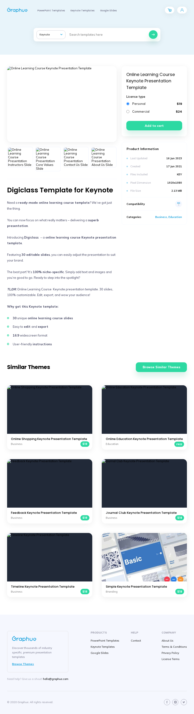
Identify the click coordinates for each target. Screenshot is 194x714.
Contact (136, 640)
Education (175, 217)
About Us (167, 640)
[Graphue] (17, 10)
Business (161, 217)
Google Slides (108, 10)
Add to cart (154, 126)
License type (135, 96)
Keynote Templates (82, 10)
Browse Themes (23, 664)
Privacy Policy (170, 653)
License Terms (171, 659)
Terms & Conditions (174, 646)
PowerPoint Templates (51, 10)
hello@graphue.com (55, 679)
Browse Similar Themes (161, 367)
